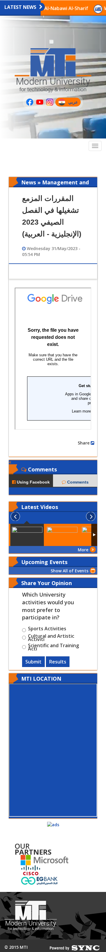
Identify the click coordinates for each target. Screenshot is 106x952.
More (83, 549)
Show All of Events (69, 571)
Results (57, 661)
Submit (33, 661)
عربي (74, 103)
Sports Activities (47, 629)
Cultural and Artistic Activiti (51, 637)
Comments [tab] (77, 482)
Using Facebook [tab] (33, 482)
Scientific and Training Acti (53, 647)
